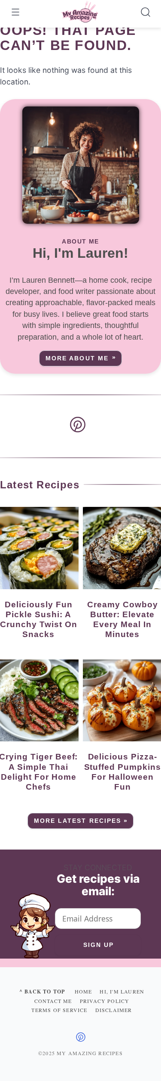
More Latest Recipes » (81, 821)
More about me (77, 358)
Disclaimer (113, 1009)
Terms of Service (59, 1009)
